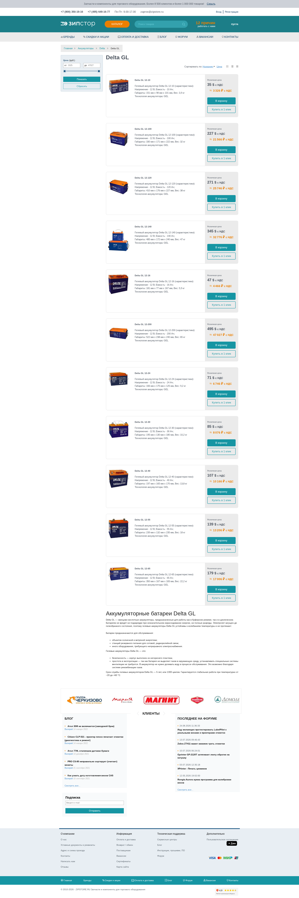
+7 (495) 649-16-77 (99, 11)
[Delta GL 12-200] (118, 333)
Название (208, 66)
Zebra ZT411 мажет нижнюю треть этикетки (201, 743)
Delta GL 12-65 (142, 568)
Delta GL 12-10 (142, 80)
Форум (183, 36)
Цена (219, 66)
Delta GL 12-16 (142, 275)
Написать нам (68, 861)
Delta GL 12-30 (142, 422)
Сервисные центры (167, 839)
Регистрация (231, 11)
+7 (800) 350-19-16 (72, 11)
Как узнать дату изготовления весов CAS (90, 775)
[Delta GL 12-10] (118, 86)
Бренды (69, 36)
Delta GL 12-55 (142, 519)
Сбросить (82, 86)
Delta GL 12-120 (143, 178)
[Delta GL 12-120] (118, 187)
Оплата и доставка (135, 36)
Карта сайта (122, 867)
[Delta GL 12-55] (118, 528)
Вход (218, 11)
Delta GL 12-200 (143, 324)
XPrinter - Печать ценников (192, 768)
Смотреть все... (72, 785)
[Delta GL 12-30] (118, 429)
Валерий (69, 729)
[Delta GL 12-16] (118, 284)
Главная (68, 880)
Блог (163, 36)
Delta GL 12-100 (143, 129)
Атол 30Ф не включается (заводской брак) (91, 726)
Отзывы (65, 867)
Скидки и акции (97, 36)
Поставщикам (123, 850)
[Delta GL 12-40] (118, 478)
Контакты (231, 36)
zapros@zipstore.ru (152, 11)
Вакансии (206, 36)
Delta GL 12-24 (142, 373)
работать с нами (205, 24)
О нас (64, 839)
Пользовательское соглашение (222, 839)
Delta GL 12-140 (143, 226)
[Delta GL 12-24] (118, 378)
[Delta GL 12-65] (118, 574)
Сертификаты (123, 861)
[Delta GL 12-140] (118, 239)
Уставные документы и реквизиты (78, 845)
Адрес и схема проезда (73, 850)
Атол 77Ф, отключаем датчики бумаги (88, 751)
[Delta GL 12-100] (118, 138)
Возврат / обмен (124, 845)
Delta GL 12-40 (142, 471)
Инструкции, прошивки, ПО (171, 850)
